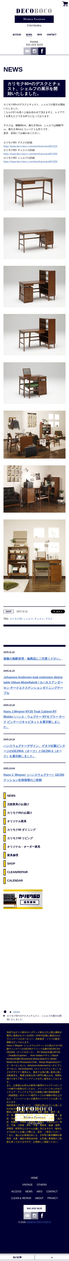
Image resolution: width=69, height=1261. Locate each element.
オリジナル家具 (16, 821)
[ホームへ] (34, 15)
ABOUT (39, 1198)
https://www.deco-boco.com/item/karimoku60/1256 (30, 154)
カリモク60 (16, 618)
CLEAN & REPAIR (21, 1198)
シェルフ (28, 618)
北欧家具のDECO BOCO (38, 1222)
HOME (34, 1178)
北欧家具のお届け (18, 804)
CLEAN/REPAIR (17, 872)
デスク (49, 618)
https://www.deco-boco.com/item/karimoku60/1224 (30, 146)
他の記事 (17, 1257)
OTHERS (42, 1184)
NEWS (11, 795)
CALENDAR (15, 880)
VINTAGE (27, 1184)
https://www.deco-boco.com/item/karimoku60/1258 (30, 161)
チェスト (39, 618)
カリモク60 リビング (20, 838)
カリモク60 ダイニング (21, 829)
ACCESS (16, 1191)
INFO (39, 1191)
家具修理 (12, 855)
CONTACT (52, 1191)
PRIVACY (52, 1198)
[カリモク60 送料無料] (23, 899)
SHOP (8, 611)
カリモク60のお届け (19, 812)
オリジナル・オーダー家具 (23, 846)
